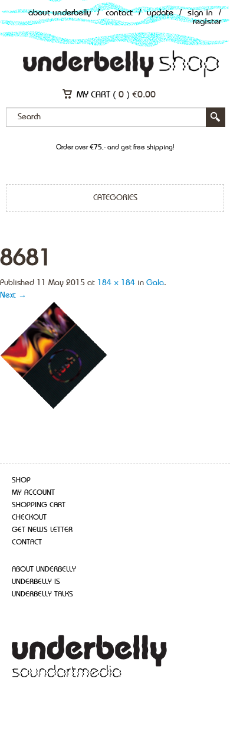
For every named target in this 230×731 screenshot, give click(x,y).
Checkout (29, 517)
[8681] (54, 355)
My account (33, 493)
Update (160, 13)
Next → (13, 295)
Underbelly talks (42, 594)
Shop (21, 480)
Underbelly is (36, 582)
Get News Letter (42, 530)
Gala (155, 283)
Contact (119, 13)
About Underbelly (59, 13)
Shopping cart (38, 505)
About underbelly (44, 569)
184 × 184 (116, 283)
